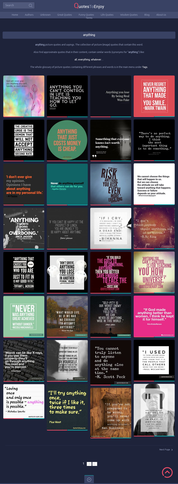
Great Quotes (64, 14)
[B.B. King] (154, 209)
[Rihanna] (110, 209)
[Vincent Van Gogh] (67, 297)
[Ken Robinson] (110, 389)
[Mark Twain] (154, 77)
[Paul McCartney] (154, 341)
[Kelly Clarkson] (23, 77)
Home (15, 14)
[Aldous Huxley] (23, 341)
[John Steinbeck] (67, 121)
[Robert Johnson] (67, 209)
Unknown (45, 14)
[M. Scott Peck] (110, 341)
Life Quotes (107, 14)
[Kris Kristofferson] (154, 297)
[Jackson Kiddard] (154, 253)
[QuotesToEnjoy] (89, 5)
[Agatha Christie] (67, 165)
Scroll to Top (167, 472)
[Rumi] (67, 253)
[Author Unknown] (67, 77)
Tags (144, 67)
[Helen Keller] (110, 297)
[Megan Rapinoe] (154, 121)
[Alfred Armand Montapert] (154, 164)
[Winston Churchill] (154, 385)
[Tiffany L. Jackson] (23, 253)
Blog (146, 14)
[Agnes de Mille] (23, 121)
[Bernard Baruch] (110, 121)
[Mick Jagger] (23, 209)
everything (84, 59)
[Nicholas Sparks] (23, 385)
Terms (89, 17)
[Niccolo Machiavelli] (23, 297)
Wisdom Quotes (129, 14)
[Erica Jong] (110, 165)
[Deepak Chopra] (67, 341)
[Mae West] (67, 385)
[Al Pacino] (23, 165)
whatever (96, 59)
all (76, 59)
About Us (161, 14)
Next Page (164, 449)
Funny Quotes (86, 14)
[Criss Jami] (110, 253)
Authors (29, 14)
